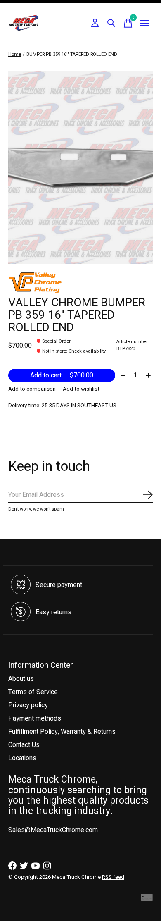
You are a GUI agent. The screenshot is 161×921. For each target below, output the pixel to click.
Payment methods (34, 718)
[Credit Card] (147, 899)
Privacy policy (28, 705)
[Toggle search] (111, 23)
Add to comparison (32, 389)
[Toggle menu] (144, 23)
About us (21, 679)
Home (14, 54)
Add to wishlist (81, 389)
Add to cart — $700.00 (61, 375)
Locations (22, 758)
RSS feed (113, 877)
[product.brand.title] (80, 282)
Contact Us (24, 745)
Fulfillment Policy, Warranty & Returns (62, 732)
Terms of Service (33, 692)
